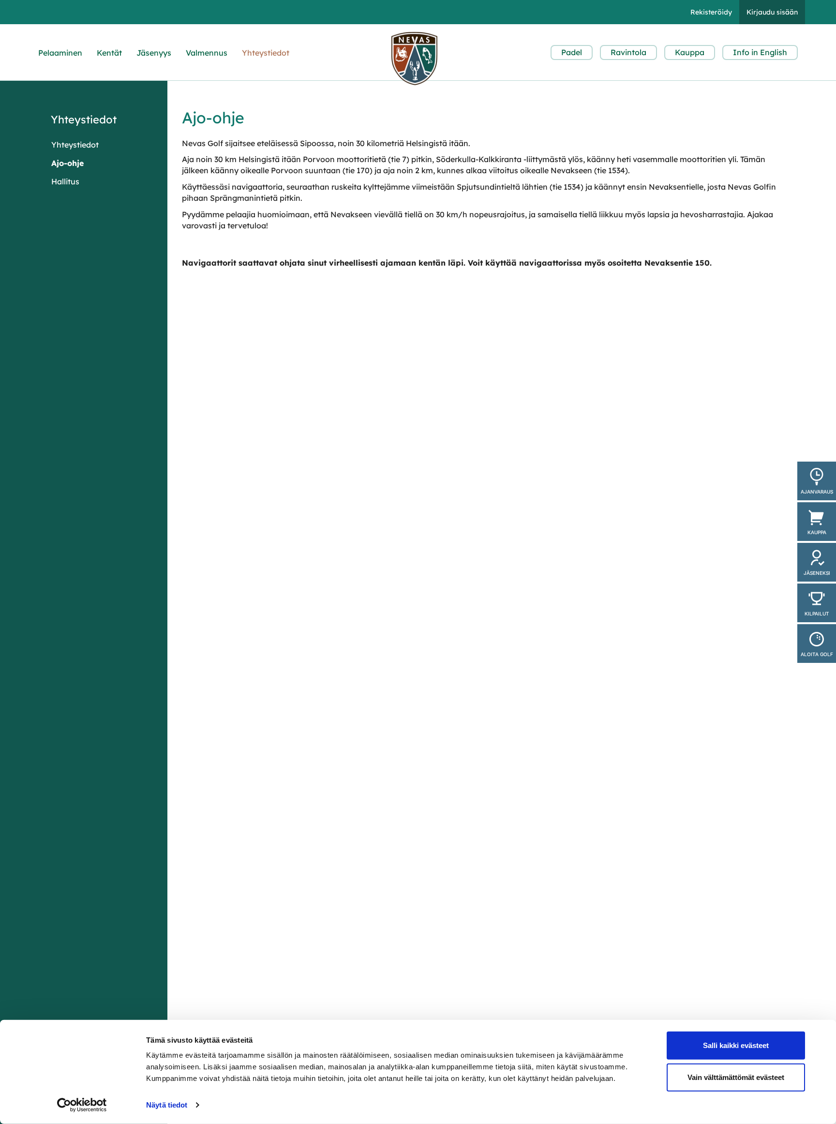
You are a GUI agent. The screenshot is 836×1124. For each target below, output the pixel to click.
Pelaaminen (60, 53)
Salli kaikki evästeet (736, 1045)
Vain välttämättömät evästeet (735, 1077)
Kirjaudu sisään (772, 12)
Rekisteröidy (711, 12)
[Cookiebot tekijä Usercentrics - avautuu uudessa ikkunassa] (82, 1105)
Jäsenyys (153, 53)
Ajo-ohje (67, 163)
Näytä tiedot (166, 1105)
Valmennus (206, 53)
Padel (571, 52)
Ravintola (628, 52)
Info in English (760, 52)
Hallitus (65, 181)
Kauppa (689, 52)
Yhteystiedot (265, 53)
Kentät (109, 53)
